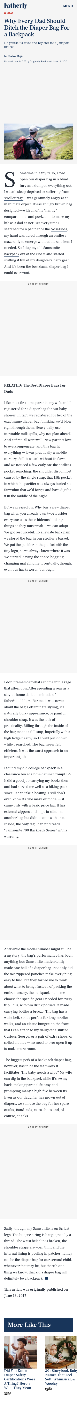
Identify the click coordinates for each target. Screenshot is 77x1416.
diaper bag (43, 179)
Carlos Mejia (15, 56)
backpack (11, 254)
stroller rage (13, 198)
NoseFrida (59, 229)
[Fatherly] (15, 6)
